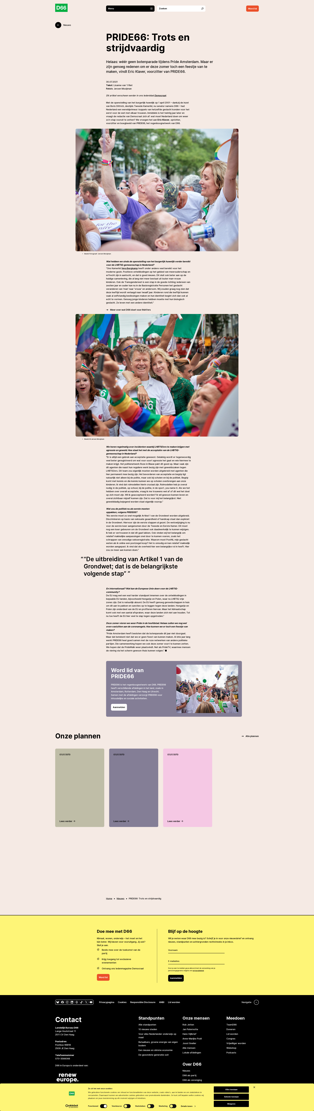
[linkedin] (72, 1002)
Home (109, 898)
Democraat (160, 95)
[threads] (76, 1002)
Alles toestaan (231, 1089)
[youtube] (91, 1002)
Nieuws (120, 898)
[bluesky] (57, 1002)
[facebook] (62, 1002)
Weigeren (231, 1104)
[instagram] (67, 1002)
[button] (131, 9)
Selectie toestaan (231, 1097)
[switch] (127, 1106)
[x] (86, 1002)
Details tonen (186, 1106)
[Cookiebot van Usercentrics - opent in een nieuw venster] (72, 1106)
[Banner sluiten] (254, 1087)
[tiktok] (81, 1002)
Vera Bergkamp (129, 268)
